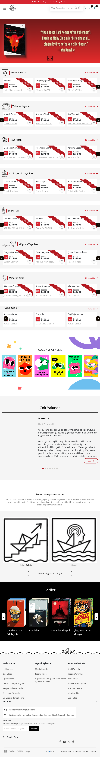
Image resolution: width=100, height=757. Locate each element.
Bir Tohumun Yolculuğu (78, 181)
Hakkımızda (8, 669)
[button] (43, 468)
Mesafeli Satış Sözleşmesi (14, 683)
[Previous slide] (2, 87)
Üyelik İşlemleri (42, 669)
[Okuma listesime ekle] (30, 81)
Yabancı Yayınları (75, 673)
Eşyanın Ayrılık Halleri (46, 252)
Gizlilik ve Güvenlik (11, 693)
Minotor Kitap (74, 693)
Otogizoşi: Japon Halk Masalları (47, 80)
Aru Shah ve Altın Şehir (78, 218)
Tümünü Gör (90, 72)
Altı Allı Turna (10, 114)
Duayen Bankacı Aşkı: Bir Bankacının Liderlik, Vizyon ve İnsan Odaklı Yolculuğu (15, 252)
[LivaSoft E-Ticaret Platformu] (50, 751)
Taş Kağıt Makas (75, 314)
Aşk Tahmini (73, 114)
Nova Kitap (73, 678)
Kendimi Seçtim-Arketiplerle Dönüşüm (79, 148)
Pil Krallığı (40, 181)
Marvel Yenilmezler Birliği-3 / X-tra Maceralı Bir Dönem (15, 181)
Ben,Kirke (40, 314)
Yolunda (39, 218)
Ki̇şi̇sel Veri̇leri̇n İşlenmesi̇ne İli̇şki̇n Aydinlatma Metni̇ (50, 680)
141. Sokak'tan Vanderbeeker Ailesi (15, 218)
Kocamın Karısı (10, 314)
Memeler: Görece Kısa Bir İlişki (15, 148)
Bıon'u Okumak (43, 286)
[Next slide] (98, 87)
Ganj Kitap (72, 697)
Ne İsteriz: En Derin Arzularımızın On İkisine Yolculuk (47, 148)
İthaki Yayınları (74, 669)
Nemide (7, 80)
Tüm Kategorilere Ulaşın (50, 573)
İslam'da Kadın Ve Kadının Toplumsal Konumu (79, 286)
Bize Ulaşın (7, 673)
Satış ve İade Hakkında (13, 688)
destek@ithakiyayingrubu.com (21, 709)
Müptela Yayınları (75, 688)
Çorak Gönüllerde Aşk (78, 252)
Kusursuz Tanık (42, 114)
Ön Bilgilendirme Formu (13, 697)
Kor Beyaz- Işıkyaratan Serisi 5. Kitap (79, 80)
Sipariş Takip (8, 678)
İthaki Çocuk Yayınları (77, 683)
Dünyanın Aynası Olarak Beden (15, 286)
